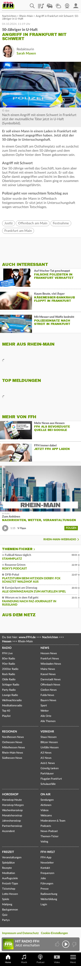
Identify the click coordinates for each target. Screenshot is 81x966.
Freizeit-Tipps (10, 883)
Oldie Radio (8, 679)
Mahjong (7, 904)
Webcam (67, 4)
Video (57, 962)
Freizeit (8, 852)
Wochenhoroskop (12, 810)
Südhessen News (12, 758)
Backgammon (10, 909)
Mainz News (47, 669)
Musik (24, 962)
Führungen (46, 883)
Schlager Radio (10, 684)
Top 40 (6, 711)
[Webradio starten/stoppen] (65, 944)
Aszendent (8, 831)
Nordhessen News (13, 737)
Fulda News (47, 695)
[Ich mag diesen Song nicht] (73, 944)
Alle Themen (47, 721)
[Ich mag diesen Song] (57, 944)
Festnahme (61, 223)
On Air (45, 794)
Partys (6, 920)
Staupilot (50, 4)
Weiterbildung (48, 899)
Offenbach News (50, 684)
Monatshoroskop (12, 815)
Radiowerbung (48, 894)
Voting (44, 841)
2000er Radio (10, 669)
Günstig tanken (49, 768)
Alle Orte (45, 716)
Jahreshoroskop (11, 821)
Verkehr (47, 731)
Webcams (46, 815)
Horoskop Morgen (13, 805)
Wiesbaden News (50, 664)
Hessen (6, 641)
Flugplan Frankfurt (51, 779)
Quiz (4, 915)
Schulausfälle (48, 784)
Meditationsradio (12, 705)
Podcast (40, 962)
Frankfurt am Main (18, 230)
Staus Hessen (48, 737)
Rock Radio (8, 674)
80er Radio (8, 658)
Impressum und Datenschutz (20, 933)
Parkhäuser (47, 773)
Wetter (58, 4)
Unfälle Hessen (49, 747)
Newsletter (47, 862)
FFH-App (45, 857)
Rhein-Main (26, 16)
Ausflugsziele (10, 878)
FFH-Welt (47, 852)
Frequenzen (47, 873)
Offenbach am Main (32, 223)
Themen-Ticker (17, 549)
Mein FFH (76, 4)
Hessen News (48, 653)
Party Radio (9, 690)
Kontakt (45, 868)
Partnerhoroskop (12, 826)
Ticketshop (8, 889)
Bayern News (48, 700)
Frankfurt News (49, 658)
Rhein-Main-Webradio (59, 539)
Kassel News (48, 674)
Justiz (8, 223)
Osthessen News (12, 742)
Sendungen (47, 800)
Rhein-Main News (12, 752)
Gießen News (48, 690)
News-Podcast (49, 831)
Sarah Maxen (26, 53)
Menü (73, 962)
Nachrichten (9, 16)
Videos (44, 810)
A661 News (47, 763)
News (44, 648)
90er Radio (8, 664)
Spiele (5, 899)
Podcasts (45, 826)
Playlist (41, 4)
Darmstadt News (50, 679)
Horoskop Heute (12, 800)
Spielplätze (8, 862)
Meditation (8, 873)
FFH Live (7, 653)
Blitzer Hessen (49, 742)
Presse (44, 889)
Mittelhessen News (13, 747)
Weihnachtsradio (12, 700)
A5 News (46, 758)
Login (43, 904)
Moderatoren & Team (52, 821)
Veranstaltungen (11, 857)
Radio (6, 648)
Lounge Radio (10, 695)
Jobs (43, 878)
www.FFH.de (27, 637)
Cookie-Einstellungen (54, 933)
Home (8, 962)
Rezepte (7, 868)
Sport (43, 705)
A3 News (46, 752)
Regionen (9, 731)
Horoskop (10, 794)
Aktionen (45, 805)
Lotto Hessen (10, 894)
